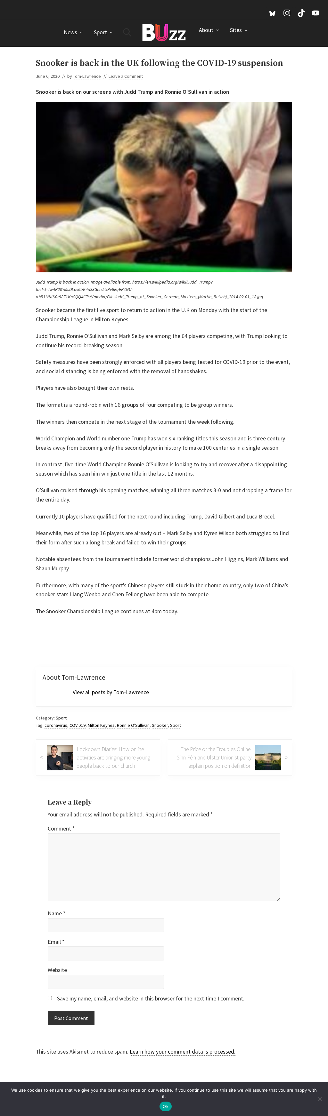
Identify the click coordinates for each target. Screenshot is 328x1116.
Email (56, 941)
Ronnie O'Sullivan (133, 725)
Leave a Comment (126, 76)
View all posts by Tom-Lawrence (111, 692)
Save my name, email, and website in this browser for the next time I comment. (150, 998)
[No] (320, 1099)
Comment (61, 828)
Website (57, 970)
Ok (165, 1106)
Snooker (160, 725)
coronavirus (56, 725)
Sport (61, 718)
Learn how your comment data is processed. (182, 1051)
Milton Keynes (101, 725)
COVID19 (78, 725)
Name (56, 913)
